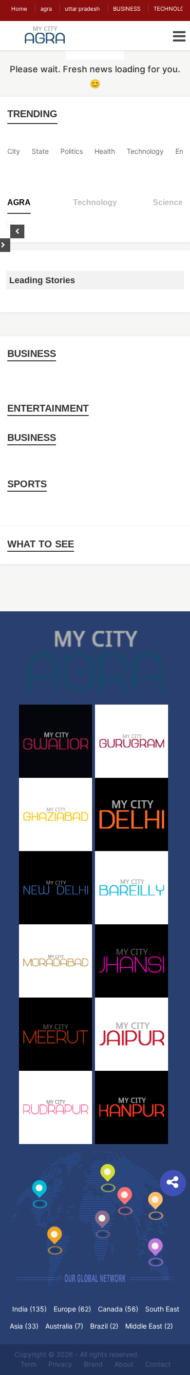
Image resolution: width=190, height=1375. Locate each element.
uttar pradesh (82, 8)
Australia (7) (64, 1326)
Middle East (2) (149, 1326)
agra (46, 8)
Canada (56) (118, 1309)
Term (28, 1364)
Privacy (60, 1364)
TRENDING (32, 113)
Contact (158, 1364)
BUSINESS (126, 8)
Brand (93, 1364)
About (123, 1364)
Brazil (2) (104, 1326)
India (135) (29, 1309)
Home (19, 8)
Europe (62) (72, 1309)
